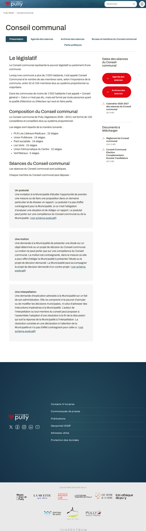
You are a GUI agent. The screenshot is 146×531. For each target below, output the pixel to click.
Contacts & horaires (62, 404)
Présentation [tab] (16, 39)
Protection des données (65, 440)
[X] (11, 427)
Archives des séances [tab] (72, 39)
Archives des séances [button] (118, 92)
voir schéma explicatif (43, 218)
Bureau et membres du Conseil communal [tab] (114, 39)
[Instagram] (24, 427)
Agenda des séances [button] (118, 78)
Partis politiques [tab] (73, 45)
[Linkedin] (31, 427)
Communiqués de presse (65, 411)
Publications (58, 418)
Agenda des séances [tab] (42, 39)
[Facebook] (17, 427)
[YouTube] (37, 427)
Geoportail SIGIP (61, 425)
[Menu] (142, 4)
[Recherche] (134, 4)
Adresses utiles (60, 433)
